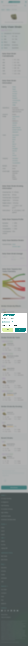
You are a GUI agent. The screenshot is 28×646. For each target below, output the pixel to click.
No (8, 329)
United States (6, 321)
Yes (20, 329)
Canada (14, 321)
